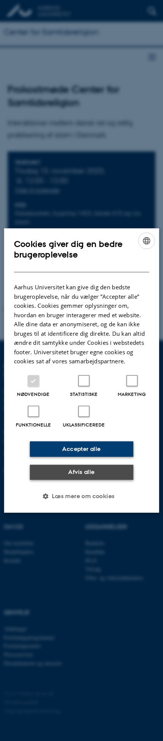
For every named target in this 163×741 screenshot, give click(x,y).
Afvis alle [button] (81, 471)
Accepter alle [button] (81, 448)
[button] (81, 495)
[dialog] (81, 370)
